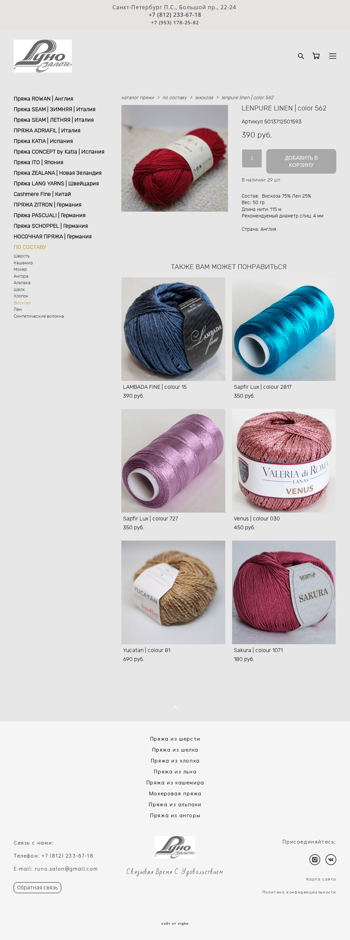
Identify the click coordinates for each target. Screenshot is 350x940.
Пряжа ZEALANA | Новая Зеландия (58, 173)
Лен (18, 309)
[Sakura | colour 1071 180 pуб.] (284, 592)
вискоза (204, 97)
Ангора (21, 276)
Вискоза (22, 303)
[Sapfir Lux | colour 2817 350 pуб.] (284, 329)
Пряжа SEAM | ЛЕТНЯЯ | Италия (54, 120)
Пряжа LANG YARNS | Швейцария (56, 183)
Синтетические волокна (39, 316)
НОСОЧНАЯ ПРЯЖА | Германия (53, 236)
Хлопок (21, 296)
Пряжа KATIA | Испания (43, 141)
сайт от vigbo (175, 923)
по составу (174, 97)
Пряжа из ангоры (175, 815)
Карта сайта (321, 879)
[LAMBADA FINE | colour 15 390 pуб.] (173, 329)
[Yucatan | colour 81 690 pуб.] (173, 592)
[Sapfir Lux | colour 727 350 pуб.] (173, 461)
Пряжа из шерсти (175, 738)
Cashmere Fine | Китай (42, 194)
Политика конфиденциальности (299, 892)
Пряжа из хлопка (175, 760)
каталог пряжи (137, 97)
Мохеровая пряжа (175, 793)
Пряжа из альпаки (175, 804)
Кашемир (23, 263)
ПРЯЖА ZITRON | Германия (47, 205)
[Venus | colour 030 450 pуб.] (284, 461)
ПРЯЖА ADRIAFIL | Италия (47, 130)
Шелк (19, 290)
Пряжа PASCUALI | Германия (49, 215)
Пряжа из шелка (175, 749)
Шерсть (21, 256)
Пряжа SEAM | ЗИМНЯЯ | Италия (54, 109)
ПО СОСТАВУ (30, 247)
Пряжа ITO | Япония (38, 162)
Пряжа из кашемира (175, 782)
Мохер (20, 269)
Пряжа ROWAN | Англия (43, 99)
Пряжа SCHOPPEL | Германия (51, 226)
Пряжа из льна (175, 771)
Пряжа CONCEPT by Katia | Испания (59, 152)
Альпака (22, 283)
